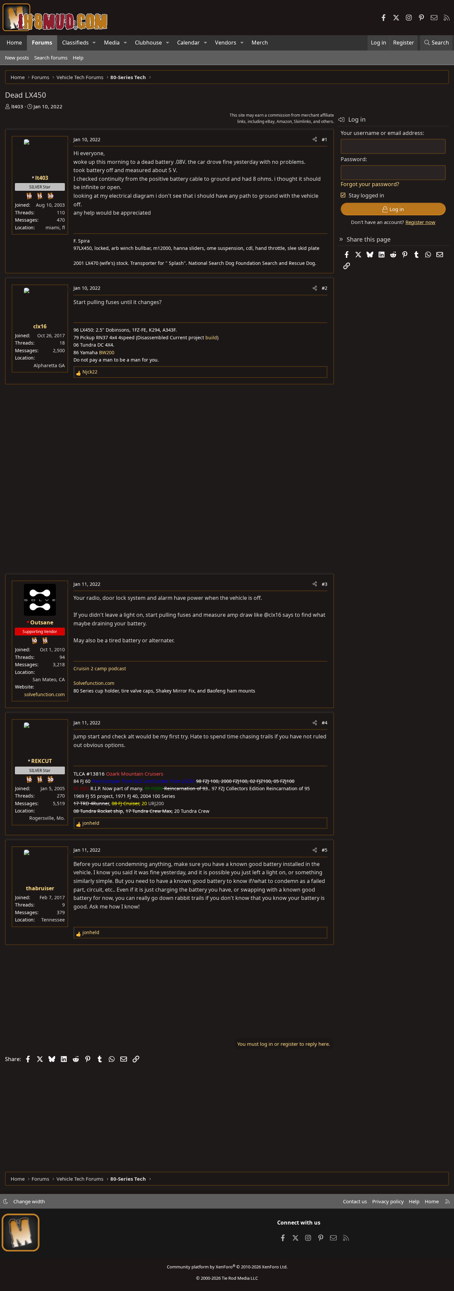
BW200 (106, 352)
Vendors (225, 42)
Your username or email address (382, 133)
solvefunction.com (44, 694)
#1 (324, 139)
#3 (324, 584)
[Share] (314, 139)
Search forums (50, 57)
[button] (94, 43)
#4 (324, 722)
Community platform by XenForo (227, 1267)
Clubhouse (148, 42)
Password (353, 159)
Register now (420, 222)
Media (112, 42)
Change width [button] (29, 1201)
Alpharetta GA (49, 365)
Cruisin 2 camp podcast (99, 668)
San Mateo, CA (49, 679)
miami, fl (55, 227)
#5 (324, 850)
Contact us (355, 1201)
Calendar (188, 42)
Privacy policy (388, 1201)
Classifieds (75, 42)
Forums (42, 42)
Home (14, 42)
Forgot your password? (370, 184)
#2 (324, 288)
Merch (260, 42)
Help (78, 57)
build (211, 337)
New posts (17, 57)
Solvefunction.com (93, 683)
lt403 (17, 106)
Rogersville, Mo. (47, 818)
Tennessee (53, 919)
